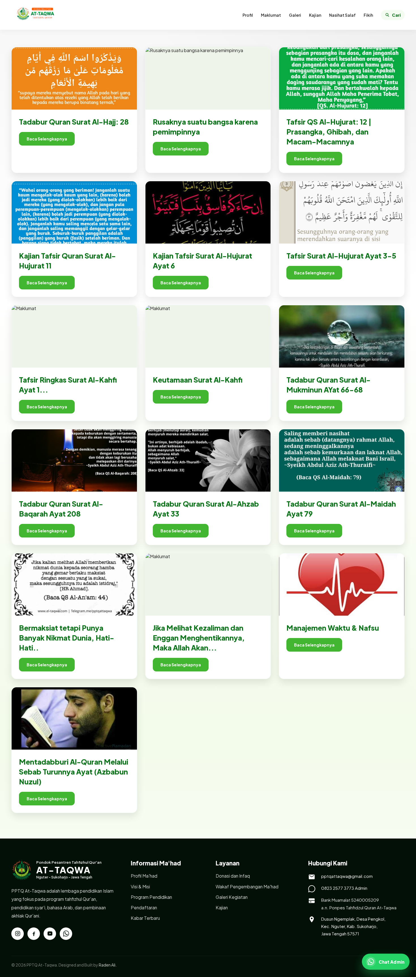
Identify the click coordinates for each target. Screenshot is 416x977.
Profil (248, 15)
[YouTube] (50, 933)
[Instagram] (17, 933)
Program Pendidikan (151, 897)
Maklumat (271, 15)
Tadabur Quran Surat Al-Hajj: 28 (74, 121)
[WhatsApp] (66, 933)
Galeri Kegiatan (232, 897)
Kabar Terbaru (145, 918)
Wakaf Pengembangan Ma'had (247, 886)
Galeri (295, 15)
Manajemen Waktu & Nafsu (332, 627)
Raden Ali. (108, 964)
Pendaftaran (144, 907)
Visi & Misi (140, 886)
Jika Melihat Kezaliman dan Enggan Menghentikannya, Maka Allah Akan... (199, 637)
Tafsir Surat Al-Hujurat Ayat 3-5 (341, 255)
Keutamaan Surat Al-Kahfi (198, 379)
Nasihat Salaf (342, 15)
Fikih (368, 15)
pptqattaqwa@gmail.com (347, 876)
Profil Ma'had (144, 875)
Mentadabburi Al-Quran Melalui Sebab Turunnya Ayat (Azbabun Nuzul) (73, 771)
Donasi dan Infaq (233, 875)
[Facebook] (33, 933)
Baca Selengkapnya (47, 138)
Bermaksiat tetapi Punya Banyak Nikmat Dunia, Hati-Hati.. (66, 637)
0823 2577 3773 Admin (344, 888)
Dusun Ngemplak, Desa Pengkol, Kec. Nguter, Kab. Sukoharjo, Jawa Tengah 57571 (353, 926)
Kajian (315, 15)
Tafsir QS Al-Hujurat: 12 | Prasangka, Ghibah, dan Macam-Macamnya (328, 131)
